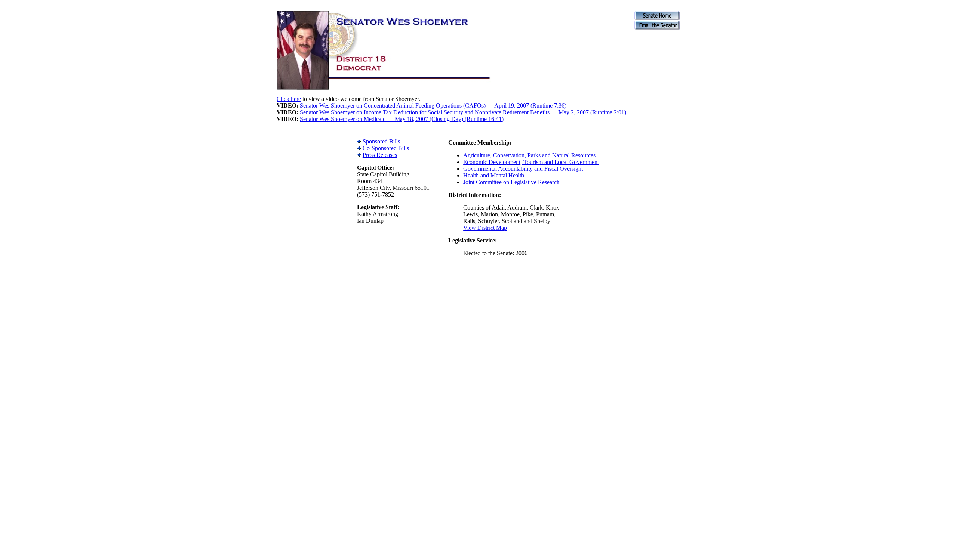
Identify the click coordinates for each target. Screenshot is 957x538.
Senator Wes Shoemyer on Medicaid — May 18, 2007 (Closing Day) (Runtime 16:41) (402, 119)
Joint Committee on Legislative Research (511, 182)
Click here (289, 99)
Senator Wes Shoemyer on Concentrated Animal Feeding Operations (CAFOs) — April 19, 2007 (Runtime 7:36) (433, 105)
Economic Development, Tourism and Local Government (531, 162)
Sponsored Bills (380, 141)
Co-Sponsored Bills (386, 148)
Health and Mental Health (493, 175)
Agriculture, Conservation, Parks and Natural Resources (529, 155)
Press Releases (380, 155)
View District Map (485, 228)
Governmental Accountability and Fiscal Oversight (523, 169)
